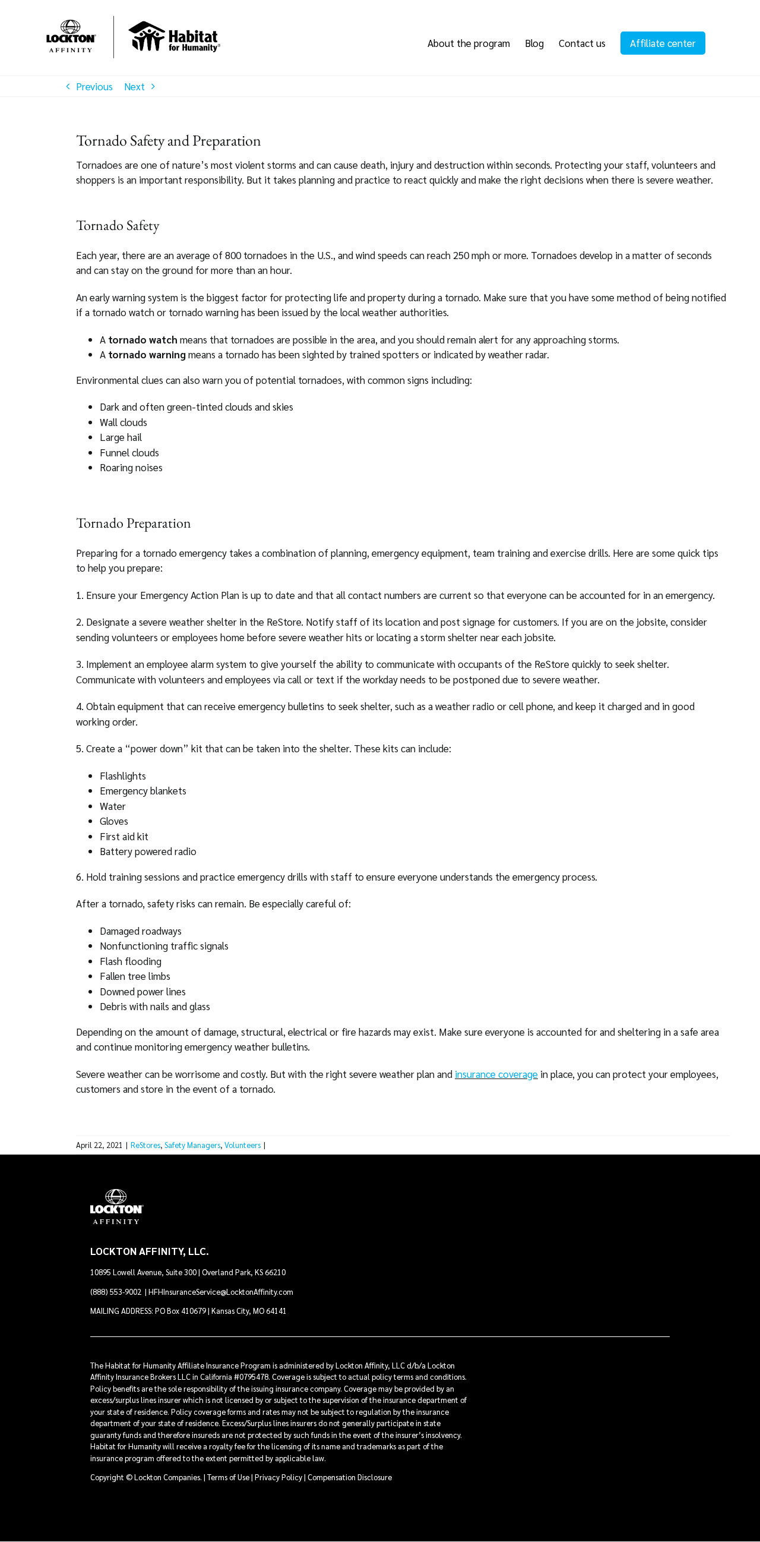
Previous (94, 86)
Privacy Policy (278, 1477)
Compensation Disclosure (350, 1477)
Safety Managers (192, 1145)
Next (134, 86)
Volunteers (242, 1145)
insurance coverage (496, 1073)
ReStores (145, 1145)
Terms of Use (228, 1477)
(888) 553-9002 (116, 1291)
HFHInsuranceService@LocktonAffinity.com (220, 1291)
